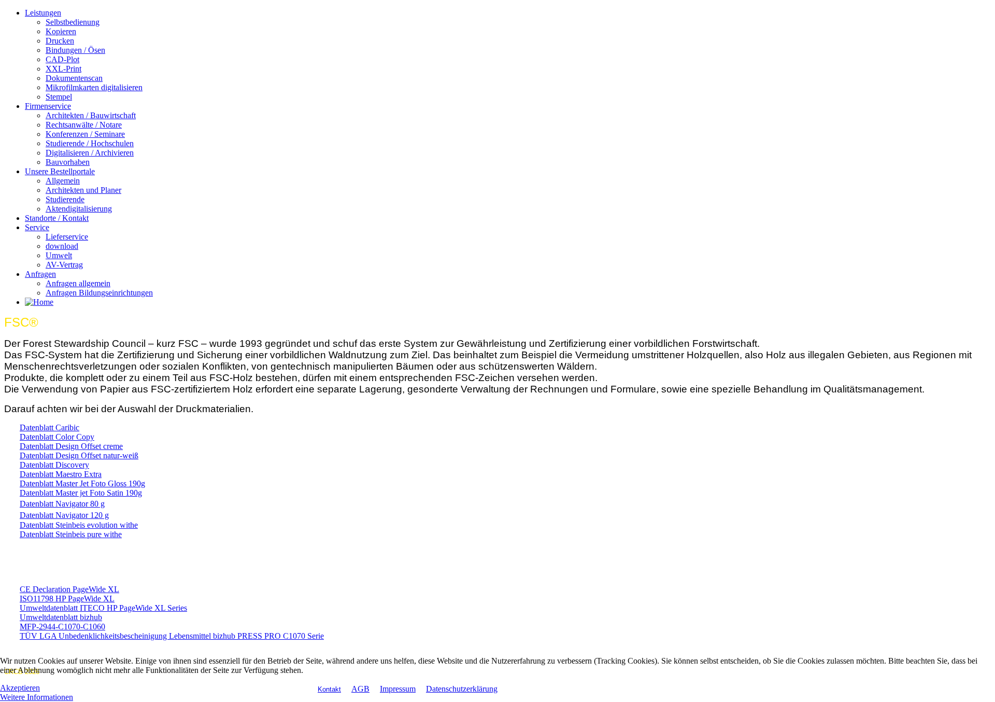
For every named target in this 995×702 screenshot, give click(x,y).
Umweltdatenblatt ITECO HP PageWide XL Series (103, 607)
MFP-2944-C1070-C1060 (62, 626)
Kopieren (61, 31)
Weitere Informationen (36, 697)
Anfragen (40, 274)
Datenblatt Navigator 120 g (64, 515)
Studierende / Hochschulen (90, 143)
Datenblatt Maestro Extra (61, 474)
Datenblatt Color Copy (57, 436)
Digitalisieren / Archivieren (90, 152)
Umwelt (59, 255)
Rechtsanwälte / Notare (84, 124)
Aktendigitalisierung (79, 208)
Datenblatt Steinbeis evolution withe (79, 525)
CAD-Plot (62, 59)
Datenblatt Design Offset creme (71, 446)
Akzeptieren (20, 687)
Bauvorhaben (68, 162)
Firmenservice (48, 106)
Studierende (65, 199)
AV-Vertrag (64, 264)
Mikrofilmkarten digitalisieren (94, 87)
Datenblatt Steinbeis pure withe (71, 534)
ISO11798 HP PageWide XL (67, 598)
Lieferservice (67, 236)
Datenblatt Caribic (49, 427)
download (62, 246)
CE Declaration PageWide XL (69, 589)
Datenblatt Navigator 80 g (62, 503)
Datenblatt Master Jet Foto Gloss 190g (82, 483)
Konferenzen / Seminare (85, 134)
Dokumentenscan (74, 78)
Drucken (60, 40)
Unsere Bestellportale (60, 171)
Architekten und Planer (83, 190)
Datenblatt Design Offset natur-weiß (79, 455)
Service (37, 227)
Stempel (59, 96)
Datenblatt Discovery (54, 464)
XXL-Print (63, 68)
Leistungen (43, 12)
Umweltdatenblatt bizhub (61, 617)
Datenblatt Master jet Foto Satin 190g (81, 492)
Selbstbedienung (73, 22)
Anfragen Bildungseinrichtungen (99, 292)
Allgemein (63, 180)
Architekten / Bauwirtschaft (91, 115)
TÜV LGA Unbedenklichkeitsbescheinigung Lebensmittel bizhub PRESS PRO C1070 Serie (172, 635)
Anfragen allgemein (78, 283)
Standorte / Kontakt (57, 218)
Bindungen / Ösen (75, 50)
